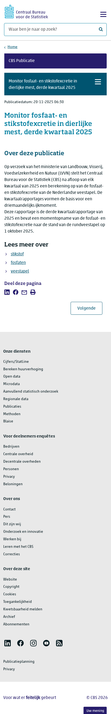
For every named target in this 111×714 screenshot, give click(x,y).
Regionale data (15, 399)
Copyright (11, 587)
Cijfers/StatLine (16, 362)
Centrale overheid (18, 454)
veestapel (20, 271)
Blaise (8, 421)
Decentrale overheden (22, 461)
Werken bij (12, 539)
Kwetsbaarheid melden (22, 609)
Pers (6, 517)
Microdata (11, 384)
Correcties (11, 554)
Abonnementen (16, 624)
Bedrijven (11, 446)
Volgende (89, 308)
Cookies (9, 594)
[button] (55, 84)
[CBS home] (26, 11)
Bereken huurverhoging (23, 369)
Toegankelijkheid (17, 602)
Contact (9, 509)
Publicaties (12, 406)
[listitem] (7, 292)
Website (10, 579)
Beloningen (13, 484)
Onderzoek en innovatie (23, 532)
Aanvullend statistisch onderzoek (30, 391)
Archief (9, 617)
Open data (11, 376)
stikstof (17, 254)
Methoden (11, 414)
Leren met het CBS (18, 547)
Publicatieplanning (18, 662)
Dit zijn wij (12, 524)
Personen (11, 469)
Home (13, 47)
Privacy (9, 477)
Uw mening (95, 711)
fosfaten (18, 263)
